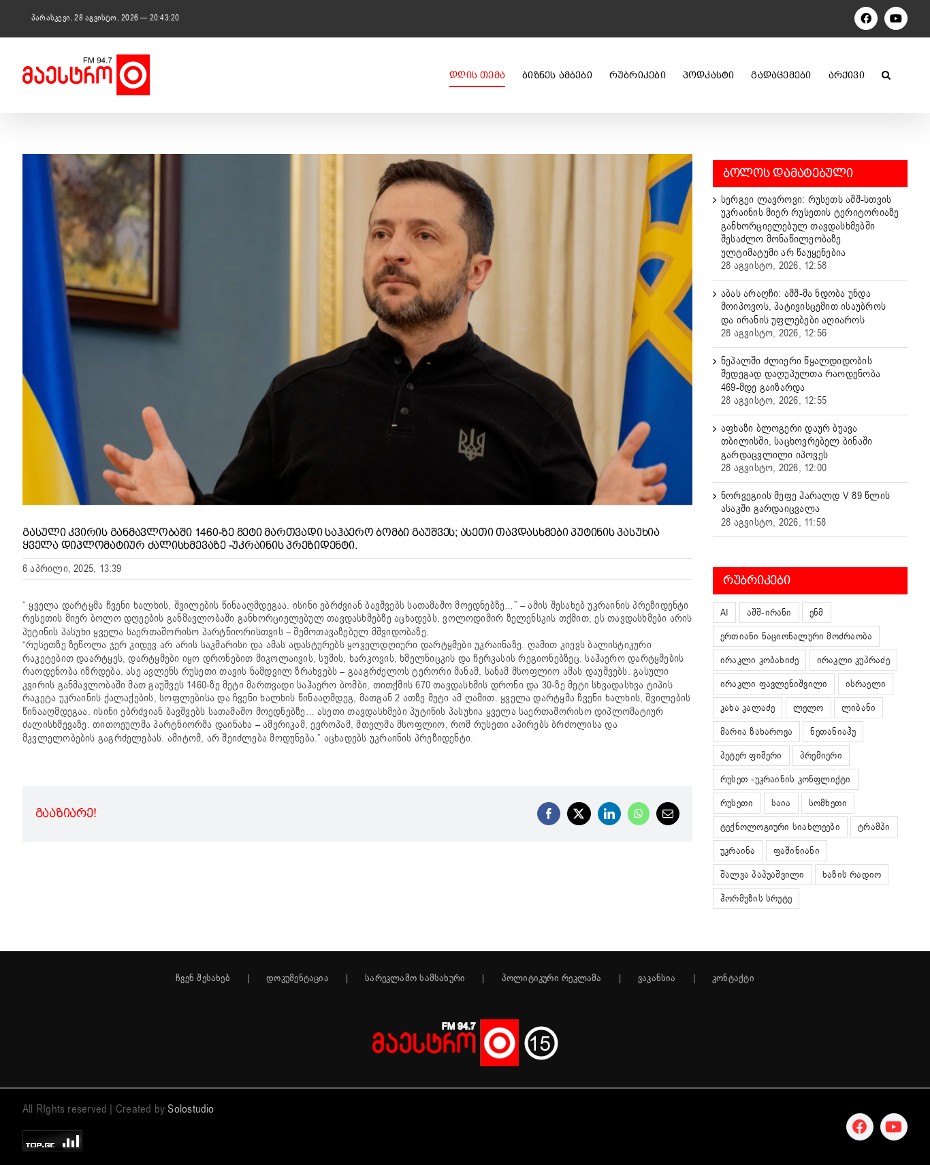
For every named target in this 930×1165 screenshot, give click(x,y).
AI (724, 612)
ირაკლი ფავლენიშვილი (773, 683)
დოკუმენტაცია (297, 978)
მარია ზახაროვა (756, 731)
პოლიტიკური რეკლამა (552, 978)
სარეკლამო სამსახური (415, 978)
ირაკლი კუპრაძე (853, 660)
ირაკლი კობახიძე (759, 660)
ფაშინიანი (796, 850)
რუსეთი (736, 803)
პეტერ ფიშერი (751, 755)
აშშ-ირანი (769, 612)
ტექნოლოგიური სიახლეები (780, 826)
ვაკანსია (657, 978)
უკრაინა (738, 850)
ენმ (816, 612)
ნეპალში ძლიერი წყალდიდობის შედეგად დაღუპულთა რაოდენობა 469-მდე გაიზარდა (800, 374)
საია (781, 803)
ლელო (808, 707)
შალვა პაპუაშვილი (762, 874)
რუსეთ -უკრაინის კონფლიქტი (785, 779)
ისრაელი (866, 683)
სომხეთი (828, 803)
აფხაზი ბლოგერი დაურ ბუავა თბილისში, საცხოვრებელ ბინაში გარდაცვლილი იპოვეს (796, 441)
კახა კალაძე (747, 707)
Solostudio (190, 1109)
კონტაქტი (733, 978)
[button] (886, 74)
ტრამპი (874, 826)
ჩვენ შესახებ (203, 978)
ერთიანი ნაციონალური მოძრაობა (796, 636)
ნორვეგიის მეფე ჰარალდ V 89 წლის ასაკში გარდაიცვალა (805, 502)
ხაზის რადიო (851, 874)
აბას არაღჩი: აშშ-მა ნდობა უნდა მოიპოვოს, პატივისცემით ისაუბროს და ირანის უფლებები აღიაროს (803, 307)
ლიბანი (858, 707)
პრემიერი (821, 755)
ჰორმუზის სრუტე (756, 898)
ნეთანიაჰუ (833, 731)
